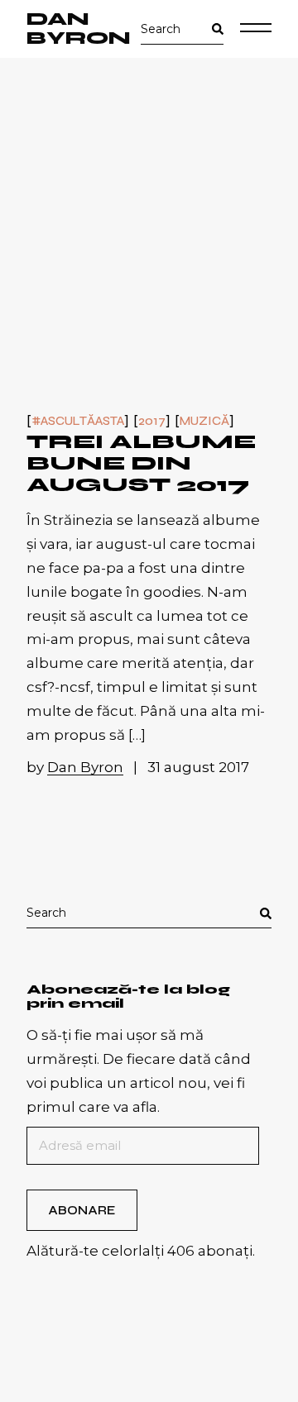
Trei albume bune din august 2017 (141, 463)
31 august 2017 (198, 767)
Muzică (204, 421)
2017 (152, 421)
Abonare (81, 1210)
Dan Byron (78, 29)
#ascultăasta (77, 421)
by (74, 767)
